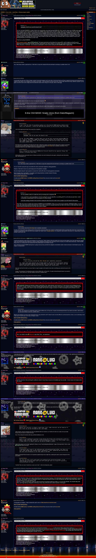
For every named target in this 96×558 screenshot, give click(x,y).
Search (88, 20)
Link (78, 15)
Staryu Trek (25, 131)
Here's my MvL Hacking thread (20, 175)
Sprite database (90, 27)
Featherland (50, 527)
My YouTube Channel (18, 367)
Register (90, 7)
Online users (89, 19)
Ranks (88, 17)
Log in (94, 7)
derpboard (16, 108)
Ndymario (24, 437)
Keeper (24, 257)
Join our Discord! (77, 4)
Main (88, 13)
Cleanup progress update (24, 12)
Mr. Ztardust (25, 447)
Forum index (8, 12)
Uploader (88, 24)
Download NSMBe (90, 23)
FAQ (88, 26)
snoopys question (50, 230)
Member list (89, 16)
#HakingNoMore (17, 180)
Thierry (25, 25)
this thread (50, 145)
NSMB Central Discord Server (32, 367)
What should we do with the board (48, 502)
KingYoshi (24, 123)
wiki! (58, 178)
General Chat (77, 527)
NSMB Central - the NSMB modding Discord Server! (32, 178)
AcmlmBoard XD (50, 554)
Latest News (15, 12)
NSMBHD (3, 12)
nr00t (25, 192)
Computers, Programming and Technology (54, 530)
